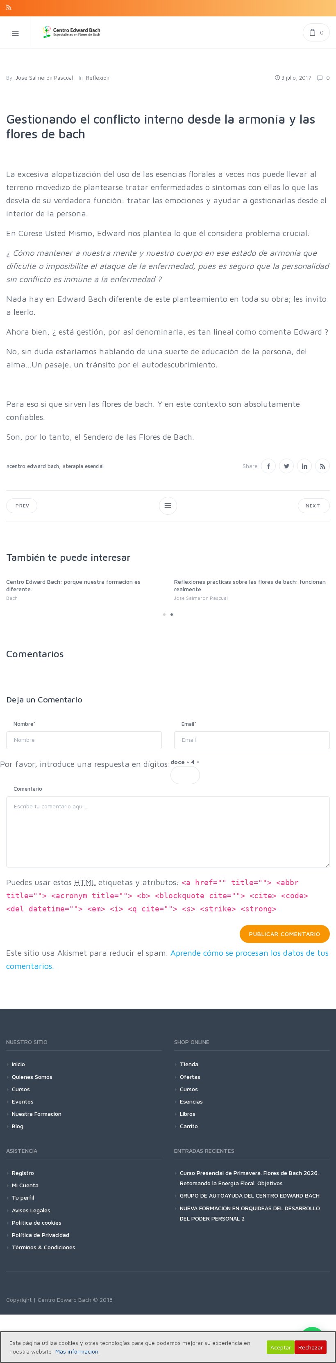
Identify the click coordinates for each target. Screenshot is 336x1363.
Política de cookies (36, 1222)
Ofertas (190, 1076)
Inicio (18, 1063)
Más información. (77, 1351)
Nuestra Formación (36, 1113)
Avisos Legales (31, 1210)
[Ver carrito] (316, 32)
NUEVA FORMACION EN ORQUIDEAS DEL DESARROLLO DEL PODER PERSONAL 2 (250, 1213)
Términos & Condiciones (43, 1247)
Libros (187, 1113)
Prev (22, 506)
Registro (23, 1172)
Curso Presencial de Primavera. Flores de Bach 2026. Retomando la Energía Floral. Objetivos (249, 1177)
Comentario (28, 788)
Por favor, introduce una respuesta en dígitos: (85, 764)
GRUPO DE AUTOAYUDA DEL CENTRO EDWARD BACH (250, 1195)
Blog (17, 1125)
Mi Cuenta (25, 1185)
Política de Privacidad (40, 1234)
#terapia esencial (83, 466)
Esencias (191, 1101)
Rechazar (310, 1347)
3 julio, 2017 (296, 77)
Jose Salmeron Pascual (44, 77)
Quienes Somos (32, 1076)
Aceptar (280, 1347)
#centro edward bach (32, 466)
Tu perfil (23, 1197)
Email (189, 724)
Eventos (23, 1101)
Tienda (189, 1063)
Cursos (21, 1088)
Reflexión (97, 77)
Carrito (189, 1125)
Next (314, 506)
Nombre (24, 724)
